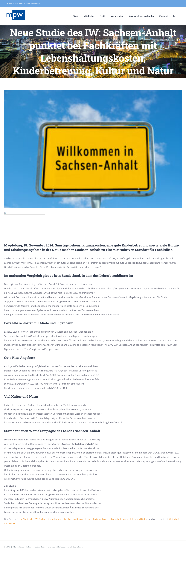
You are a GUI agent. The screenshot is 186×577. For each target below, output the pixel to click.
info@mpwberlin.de (33, 3)
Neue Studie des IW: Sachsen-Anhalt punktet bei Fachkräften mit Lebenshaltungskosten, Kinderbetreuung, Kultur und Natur (82, 519)
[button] (174, 16)
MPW (8, 547)
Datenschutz (40, 547)
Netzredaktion (78, 547)
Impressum (52, 547)
